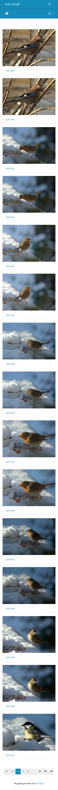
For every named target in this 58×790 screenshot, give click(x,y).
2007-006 (10, 657)
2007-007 (10, 755)
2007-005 (10, 559)
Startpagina (6, 13)
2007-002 (10, 266)
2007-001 (10, 168)
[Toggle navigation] (49, 4)
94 (39, 771)
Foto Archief (12, 4)
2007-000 (10, 70)
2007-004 (10, 462)
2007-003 (10, 364)
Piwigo (40, 783)
